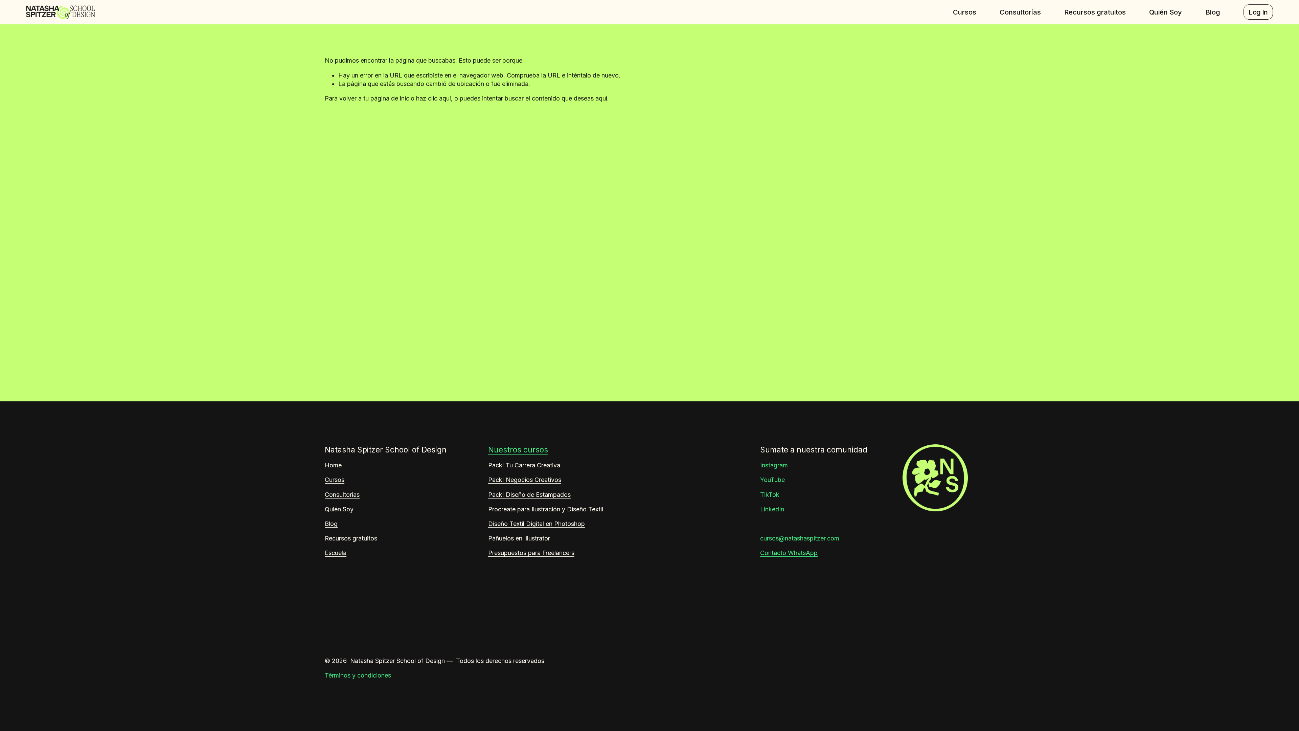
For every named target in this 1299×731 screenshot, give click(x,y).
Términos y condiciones (358, 675)
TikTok (769, 494)
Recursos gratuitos (1095, 12)
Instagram (774, 465)
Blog (1212, 12)
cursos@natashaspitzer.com (799, 538)
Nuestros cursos (518, 449)
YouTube (772, 479)
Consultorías (1020, 12)
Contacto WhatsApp (789, 552)
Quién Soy (1165, 12)
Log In (1258, 12)
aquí (601, 98)
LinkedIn (772, 509)
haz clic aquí (433, 98)
